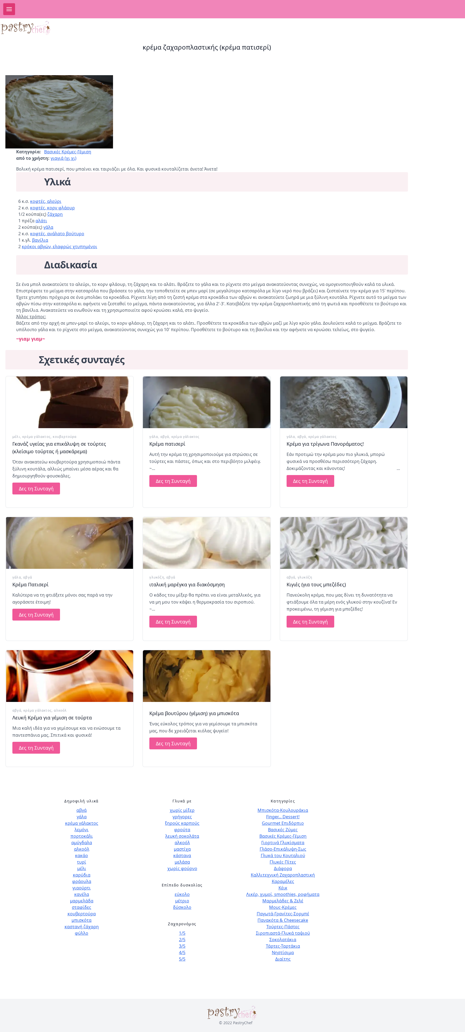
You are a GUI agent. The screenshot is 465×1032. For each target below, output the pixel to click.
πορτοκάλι (82, 836)
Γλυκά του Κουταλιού (283, 855)
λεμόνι (82, 830)
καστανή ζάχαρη (82, 927)
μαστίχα (182, 849)
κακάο (81, 855)
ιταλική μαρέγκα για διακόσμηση (187, 584)
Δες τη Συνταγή (36, 488)
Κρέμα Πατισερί (30, 584)
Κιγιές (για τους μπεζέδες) (316, 584)
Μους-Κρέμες (283, 907)
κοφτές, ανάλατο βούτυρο (57, 234)
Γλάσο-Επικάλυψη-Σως (283, 849)
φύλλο (81, 933)
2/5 (182, 940)
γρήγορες (182, 817)
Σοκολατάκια (282, 940)
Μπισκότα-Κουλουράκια (283, 810)
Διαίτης (283, 959)
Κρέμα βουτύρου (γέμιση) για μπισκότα (194, 713)
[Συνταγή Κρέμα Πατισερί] (69, 543)
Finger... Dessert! (283, 817)
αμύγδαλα (81, 843)
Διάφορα (283, 868)
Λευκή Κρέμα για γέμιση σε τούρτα (52, 717)
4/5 (182, 952)
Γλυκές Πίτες (283, 862)
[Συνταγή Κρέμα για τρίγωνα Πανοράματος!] (343, 402)
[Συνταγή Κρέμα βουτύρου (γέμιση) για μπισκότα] (206, 676)
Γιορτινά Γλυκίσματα (282, 843)
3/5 (182, 946)
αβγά (164, 436)
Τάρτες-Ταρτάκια (283, 946)
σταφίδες (81, 907)
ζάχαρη (55, 214)
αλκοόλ (60, 710)
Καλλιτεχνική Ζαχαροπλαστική (283, 875)
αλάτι (41, 221)
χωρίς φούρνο (182, 868)
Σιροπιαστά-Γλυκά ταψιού (283, 933)
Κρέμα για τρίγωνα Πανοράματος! (325, 444)
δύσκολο (182, 907)
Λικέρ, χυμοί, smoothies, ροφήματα (282, 894)
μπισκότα (81, 920)
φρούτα (182, 830)
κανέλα (81, 894)
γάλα (48, 227)
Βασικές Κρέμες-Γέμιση (67, 152)
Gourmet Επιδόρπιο (283, 823)
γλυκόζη (156, 577)
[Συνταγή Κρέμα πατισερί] (206, 402)
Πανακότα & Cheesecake (283, 920)
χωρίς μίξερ (182, 810)
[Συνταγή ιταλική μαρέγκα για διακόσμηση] (206, 543)
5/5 (182, 959)
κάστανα (182, 855)
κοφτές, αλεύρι (45, 201)
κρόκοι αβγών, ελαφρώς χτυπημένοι (59, 247)
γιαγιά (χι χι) (63, 158)
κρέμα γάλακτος (36, 436)
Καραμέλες (283, 881)
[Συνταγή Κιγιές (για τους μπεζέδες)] (343, 543)
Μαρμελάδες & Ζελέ (282, 901)
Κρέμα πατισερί (167, 444)
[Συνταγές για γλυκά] (44, 27)
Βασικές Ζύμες (283, 830)
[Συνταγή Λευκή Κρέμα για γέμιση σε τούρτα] (69, 676)
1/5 (182, 933)
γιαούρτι (81, 888)
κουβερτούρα (64, 436)
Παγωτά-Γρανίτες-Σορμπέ (283, 914)
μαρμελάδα (81, 901)
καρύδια (81, 875)
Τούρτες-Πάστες (283, 927)
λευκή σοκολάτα (182, 836)
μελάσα (182, 862)
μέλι (16, 436)
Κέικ (283, 888)
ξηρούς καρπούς (182, 823)
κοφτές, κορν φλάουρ (52, 208)
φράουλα (81, 881)
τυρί (81, 862)
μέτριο (182, 901)
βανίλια (40, 240)
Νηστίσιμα (283, 952)
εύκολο (182, 894)
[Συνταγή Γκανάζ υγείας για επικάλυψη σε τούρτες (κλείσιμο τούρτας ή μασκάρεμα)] (69, 402)
